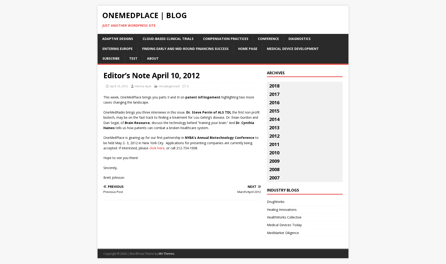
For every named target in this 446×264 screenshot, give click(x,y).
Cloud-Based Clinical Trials (168, 38)
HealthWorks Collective (284, 217)
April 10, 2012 (119, 86)
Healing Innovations (282, 209)
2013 (274, 127)
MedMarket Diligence (283, 233)
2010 (274, 153)
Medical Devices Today (284, 225)
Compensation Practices (225, 38)
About (153, 58)
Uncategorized (169, 86)
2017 (274, 94)
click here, (157, 148)
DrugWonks (276, 201)
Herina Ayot (143, 86)
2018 (274, 86)
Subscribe (111, 58)
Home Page (247, 48)
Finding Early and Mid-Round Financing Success (185, 48)
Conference (268, 38)
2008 (274, 169)
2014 (274, 119)
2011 (274, 144)
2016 (274, 102)
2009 (274, 161)
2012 (274, 136)
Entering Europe (117, 48)
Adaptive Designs (117, 38)
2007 (274, 178)
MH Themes (166, 254)
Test (133, 58)
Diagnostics (300, 38)
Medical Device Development (293, 48)
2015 (274, 111)
